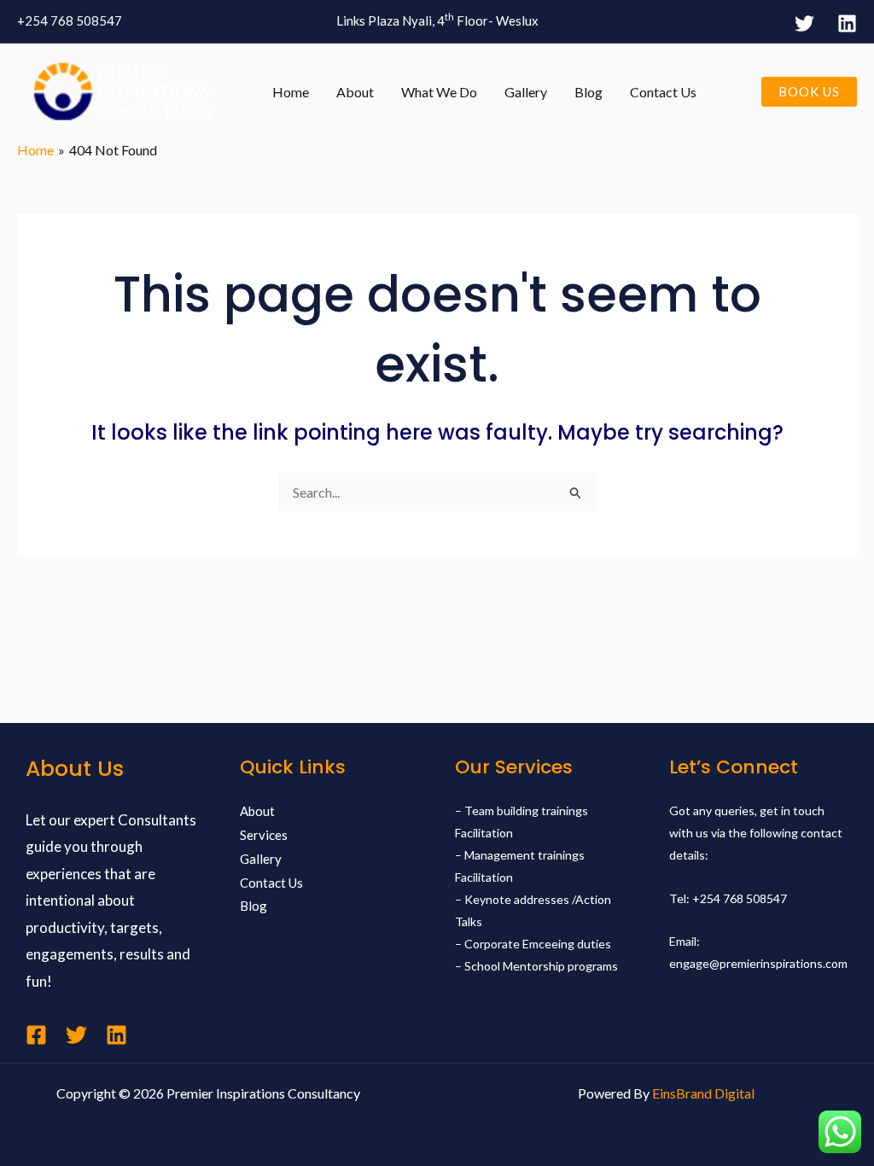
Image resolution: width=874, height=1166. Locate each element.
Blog (588, 92)
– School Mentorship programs (536, 966)
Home (290, 92)
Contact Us (663, 92)
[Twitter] (804, 23)
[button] (809, 92)
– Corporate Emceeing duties (533, 943)
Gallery (525, 92)
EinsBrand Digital (703, 1093)
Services (264, 834)
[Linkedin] (116, 1035)
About (355, 92)
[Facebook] (36, 1035)
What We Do (439, 92)
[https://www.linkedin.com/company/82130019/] (847, 23)
